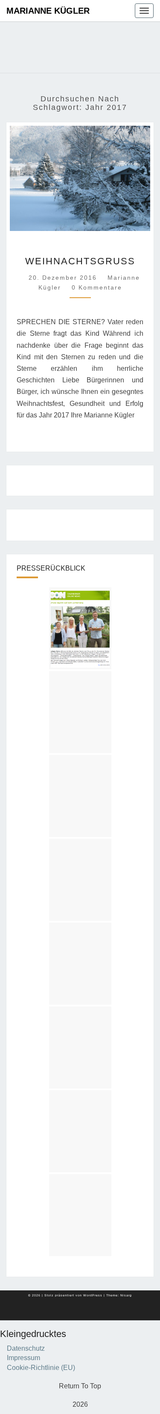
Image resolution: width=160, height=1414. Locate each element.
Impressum (23, 1357)
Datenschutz (26, 1348)
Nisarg (126, 1295)
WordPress (92, 1295)
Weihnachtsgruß (80, 261)
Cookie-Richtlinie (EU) (41, 1367)
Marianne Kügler (48, 10)
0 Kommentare (97, 287)
